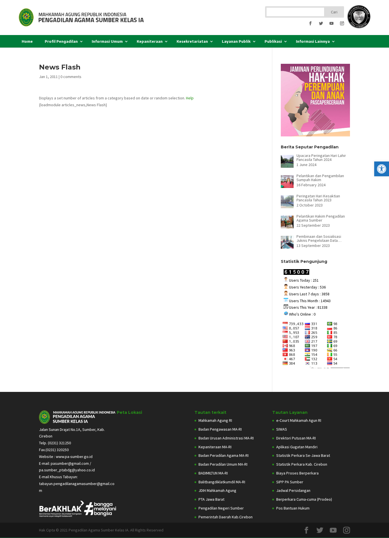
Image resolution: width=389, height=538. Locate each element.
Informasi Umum (107, 41)
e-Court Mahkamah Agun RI (298, 420)
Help (190, 98)
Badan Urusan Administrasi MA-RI (226, 438)
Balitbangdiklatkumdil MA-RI (221, 481)
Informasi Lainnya (313, 41)
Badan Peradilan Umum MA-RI (222, 464)
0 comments (70, 76)
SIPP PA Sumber (289, 481)
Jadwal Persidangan (293, 490)
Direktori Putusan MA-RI (296, 438)
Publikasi (273, 41)
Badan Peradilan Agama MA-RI (223, 455)
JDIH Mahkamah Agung (217, 490)
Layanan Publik (236, 41)
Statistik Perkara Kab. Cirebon (301, 464)
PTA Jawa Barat (211, 499)
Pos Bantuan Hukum (293, 508)
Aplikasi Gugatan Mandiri (297, 446)
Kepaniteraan (150, 41)
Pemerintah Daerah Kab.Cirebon (225, 516)
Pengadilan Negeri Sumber (221, 508)
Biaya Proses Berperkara (297, 473)
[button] (381, 168)
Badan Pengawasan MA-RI (220, 429)
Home (27, 41)
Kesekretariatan (192, 41)
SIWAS (281, 429)
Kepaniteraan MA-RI (215, 446)
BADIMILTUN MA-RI (213, 473)
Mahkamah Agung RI (215, 420)
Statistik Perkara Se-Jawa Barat (303, 455)
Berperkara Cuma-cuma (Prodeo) (304, 499)
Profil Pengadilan (61, 41)
